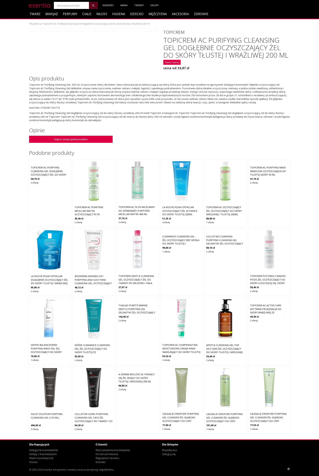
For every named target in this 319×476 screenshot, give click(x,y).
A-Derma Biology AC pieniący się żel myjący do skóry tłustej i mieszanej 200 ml (136, 378)
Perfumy (70, 14)
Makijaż (51, 14)
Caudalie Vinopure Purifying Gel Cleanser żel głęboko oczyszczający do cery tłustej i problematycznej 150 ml (180, 421)
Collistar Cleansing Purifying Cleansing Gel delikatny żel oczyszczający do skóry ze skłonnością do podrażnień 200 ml (224, 243)
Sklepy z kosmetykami (43, 454)
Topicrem (174, 32)
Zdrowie (201, 14)
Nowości (108, 5)
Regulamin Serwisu (107, 458)
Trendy (139, 5)
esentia (39, 4)
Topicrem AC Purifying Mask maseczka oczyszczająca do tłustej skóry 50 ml (268, 171)
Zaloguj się (169, 454)
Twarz (35, 14)
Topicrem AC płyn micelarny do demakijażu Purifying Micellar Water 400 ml (136, 210)
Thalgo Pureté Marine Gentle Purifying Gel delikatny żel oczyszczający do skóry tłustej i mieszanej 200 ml (136, 312)
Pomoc (33, 462)
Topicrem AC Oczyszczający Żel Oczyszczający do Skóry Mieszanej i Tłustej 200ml (224, 211)
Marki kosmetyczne (41, 458)
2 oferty (34, 182)
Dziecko (137, 14)
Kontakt (101, 462)
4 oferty (166, 222)
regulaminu (106, 469)
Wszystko (34, 23)
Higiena (118, 14)
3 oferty (122, 222)
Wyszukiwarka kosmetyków (113, 450)
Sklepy (154, 5)
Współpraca (169, 450)
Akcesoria (180, 14)
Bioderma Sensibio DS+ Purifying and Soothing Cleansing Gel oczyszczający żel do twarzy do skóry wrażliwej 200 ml (93, 283)
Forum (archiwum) (107, 454)
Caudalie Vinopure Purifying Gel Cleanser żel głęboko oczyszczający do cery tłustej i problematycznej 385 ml (224, 421)
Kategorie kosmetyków (43, 450)
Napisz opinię (172, 62)
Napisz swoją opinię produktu (71, 139)
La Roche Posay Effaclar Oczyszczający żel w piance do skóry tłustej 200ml (179, 211)
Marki (124, 5)
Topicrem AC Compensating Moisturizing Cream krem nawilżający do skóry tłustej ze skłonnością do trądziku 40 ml (181, 352)
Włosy (101, 14)
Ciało (86, 14)
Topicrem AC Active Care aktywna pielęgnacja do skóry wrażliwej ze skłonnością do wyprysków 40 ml (268, 312)
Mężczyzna (158, 14)
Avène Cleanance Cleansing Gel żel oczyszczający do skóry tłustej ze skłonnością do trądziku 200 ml (93, 352)
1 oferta (210, 222)
